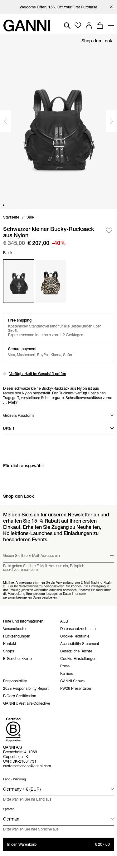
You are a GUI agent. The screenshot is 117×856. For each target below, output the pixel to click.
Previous (5, 121)
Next (111, 121)
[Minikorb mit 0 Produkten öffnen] (100, 25)
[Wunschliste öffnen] (78, 26)
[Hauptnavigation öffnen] (110, 25)
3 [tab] (12, 205)
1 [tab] (3, 205)
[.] (58, 7)
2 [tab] (8, 205)
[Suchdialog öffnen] (67, 26)
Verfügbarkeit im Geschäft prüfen (37, 373)
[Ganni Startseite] (26, 25)
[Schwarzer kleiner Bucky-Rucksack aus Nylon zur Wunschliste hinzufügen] (109, 231)
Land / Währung (14, 779)
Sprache (8, 809)
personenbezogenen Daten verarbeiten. (30, 597)
